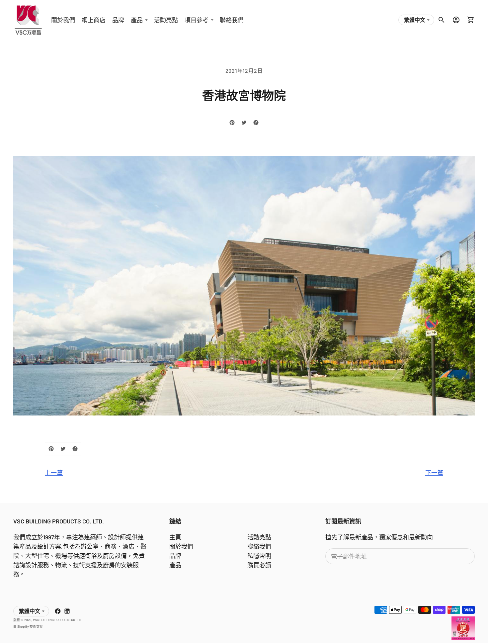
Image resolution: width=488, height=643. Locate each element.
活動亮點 (166, 20)
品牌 (118, 20)
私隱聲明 (259, 555)
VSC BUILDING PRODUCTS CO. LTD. (58, 620)
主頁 (175, 537)
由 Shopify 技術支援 (28, 626)
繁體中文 (414, 20)
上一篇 (54, 472)
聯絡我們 (232, 20)
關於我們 (63, 20)
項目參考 (196, 20)
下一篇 (434, 472)
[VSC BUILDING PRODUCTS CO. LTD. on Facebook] (57, 611)
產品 (137, 20)
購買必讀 (259, 565)
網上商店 (94, 20)
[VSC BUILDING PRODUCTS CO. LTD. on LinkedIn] (67, 611)
